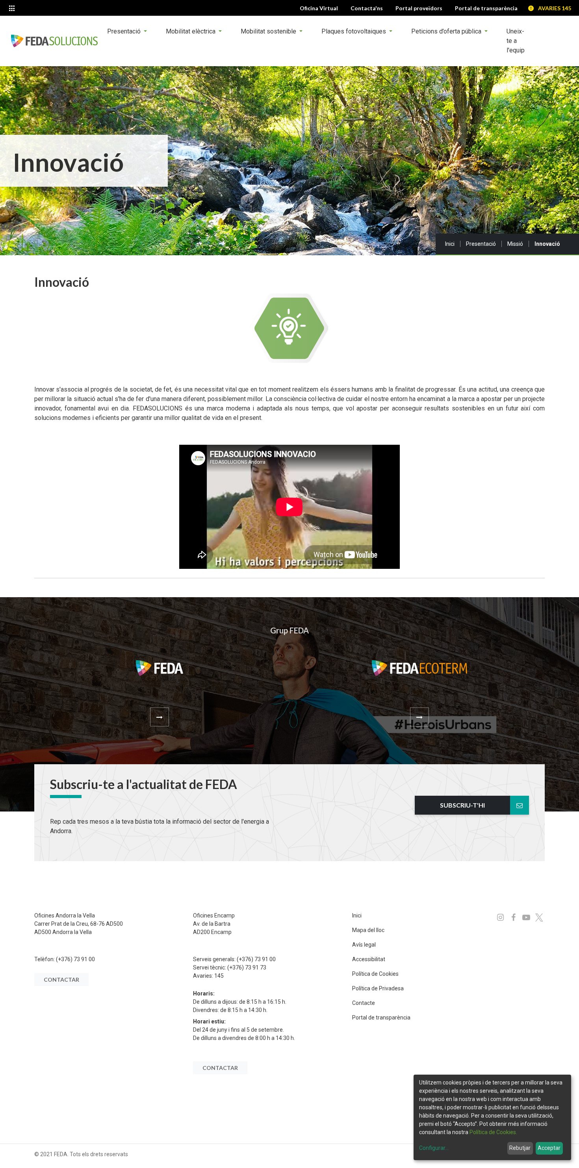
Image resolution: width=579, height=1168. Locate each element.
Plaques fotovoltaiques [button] (354, 31)
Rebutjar (520, 1148)
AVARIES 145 (554, 8)
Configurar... (434, 1148)
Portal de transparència (381, 1017)
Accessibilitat (368, 959)
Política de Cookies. (493, 1132)
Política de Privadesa (378, 988)
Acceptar (549, 1148)
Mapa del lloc (368, 930)
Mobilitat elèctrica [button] (191, 31)
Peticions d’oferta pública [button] (447, 31)
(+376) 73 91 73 (246, 967)
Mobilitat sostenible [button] (269, 31)
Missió (515, 244)
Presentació (481, 244)
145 (219, 976)
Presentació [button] (124, 31)
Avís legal (364, 944)
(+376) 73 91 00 (75, 959)
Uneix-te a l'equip (516, 41)
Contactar (61, 979)
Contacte (363, 1003)
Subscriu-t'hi (462, 805)
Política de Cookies (375, 974)
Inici (450, 244)
